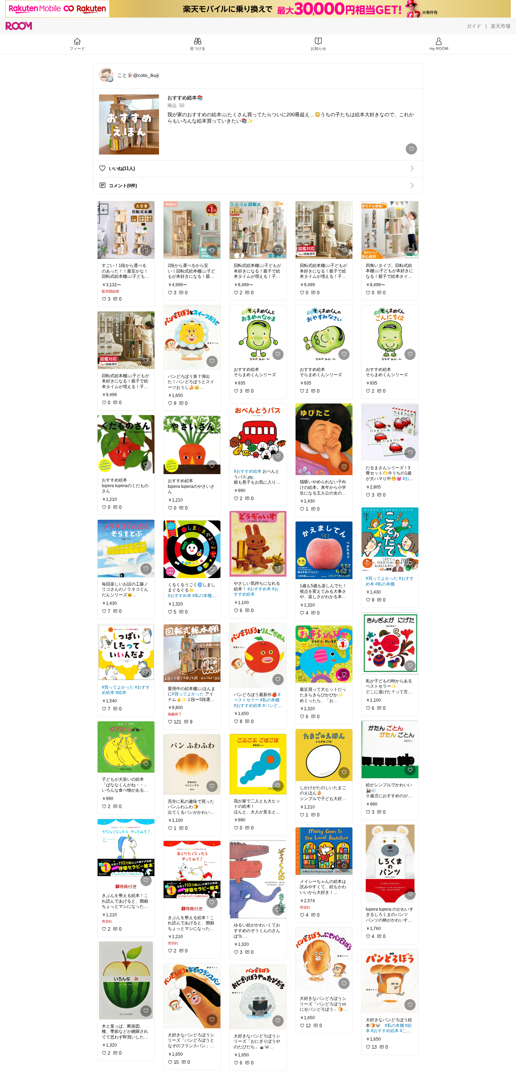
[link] (126, 230)
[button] (106, 75)
